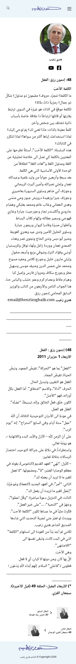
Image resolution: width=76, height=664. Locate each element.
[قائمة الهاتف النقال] (69, 8)
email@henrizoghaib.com (31, 300)
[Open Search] (8, 9)
